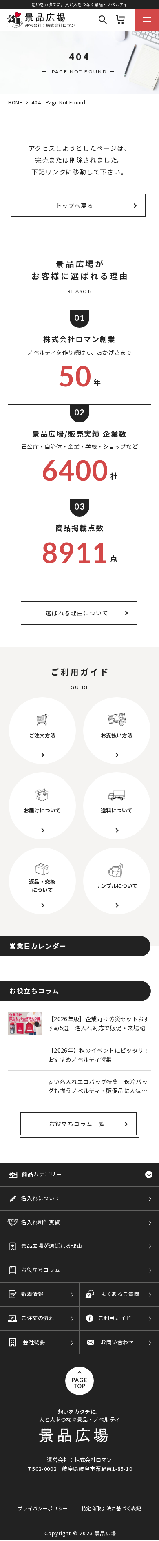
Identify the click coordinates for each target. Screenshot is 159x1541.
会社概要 (34, 1342)
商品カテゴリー (42, 1174)
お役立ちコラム (40, 1270)
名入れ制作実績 (40, 1222)
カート (120, 20)
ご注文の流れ (38, 1318)
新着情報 (32, 1294)
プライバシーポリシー (43, 1508)
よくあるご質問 (120, 1294)
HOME (15, 102)
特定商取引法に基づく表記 (111, 1508)
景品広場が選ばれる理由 (51, 1246)
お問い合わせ (117, 1342)
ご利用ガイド (115, 1318)
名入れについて (40, 1198)
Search (103, 20)
